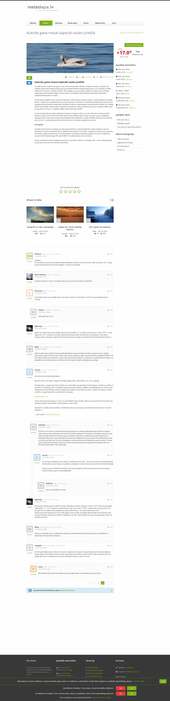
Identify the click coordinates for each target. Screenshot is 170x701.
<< (90, 583)
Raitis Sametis (40, 275)
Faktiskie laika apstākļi (95, 670)
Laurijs (37, 370)
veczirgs (129, 72)
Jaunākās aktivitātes (126, 65)
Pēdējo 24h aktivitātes (95, 673)
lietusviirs (39, 291)
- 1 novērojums (55, 275)
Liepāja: (123, 91)
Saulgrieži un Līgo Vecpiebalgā (40, 227)
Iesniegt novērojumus (134, 45)
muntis (35, 231)
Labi (163, 681)
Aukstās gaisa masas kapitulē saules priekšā (59, 82)
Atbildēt (29, 261)
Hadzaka (41, 425)
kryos (40, 567)
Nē (120, 688)
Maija (37, 347)
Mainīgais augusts (123, 123)
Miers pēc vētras (124, 69)
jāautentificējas (67, 590)
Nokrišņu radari (92, 668)
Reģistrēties (100, 23)
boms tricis (88, 77)
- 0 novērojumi (56, 254)
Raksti (45, 23)
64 (80, 77)
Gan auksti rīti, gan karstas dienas (129, 127)
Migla (95, 231)
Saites (86, 23)
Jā (131, 688)
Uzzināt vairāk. (139, 681)
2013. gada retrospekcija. (100, 227)
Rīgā (45, 120)
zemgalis (38, 545)
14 (98, 233)
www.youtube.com (41, 396)
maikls (41, 310)
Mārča (127, 93)
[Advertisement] (104, 10)
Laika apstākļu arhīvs (94, 676)
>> (111, 583)
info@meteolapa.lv (132, 672)
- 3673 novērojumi (53, 326)
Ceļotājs (65, 234)
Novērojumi (72, 23)
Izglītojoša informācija (125, 143)
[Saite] (40, 214)
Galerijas (58, 23)
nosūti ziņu (130, 668)
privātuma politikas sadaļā (100, 698)
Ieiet (114, 23)
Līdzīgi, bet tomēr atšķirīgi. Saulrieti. (70, 228)
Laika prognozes (123, 139)
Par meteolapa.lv (123, 146)
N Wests (38, 254)
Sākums (33, 23)
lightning (38, 326)
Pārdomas (139, 32)
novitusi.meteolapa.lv (52, 414)
